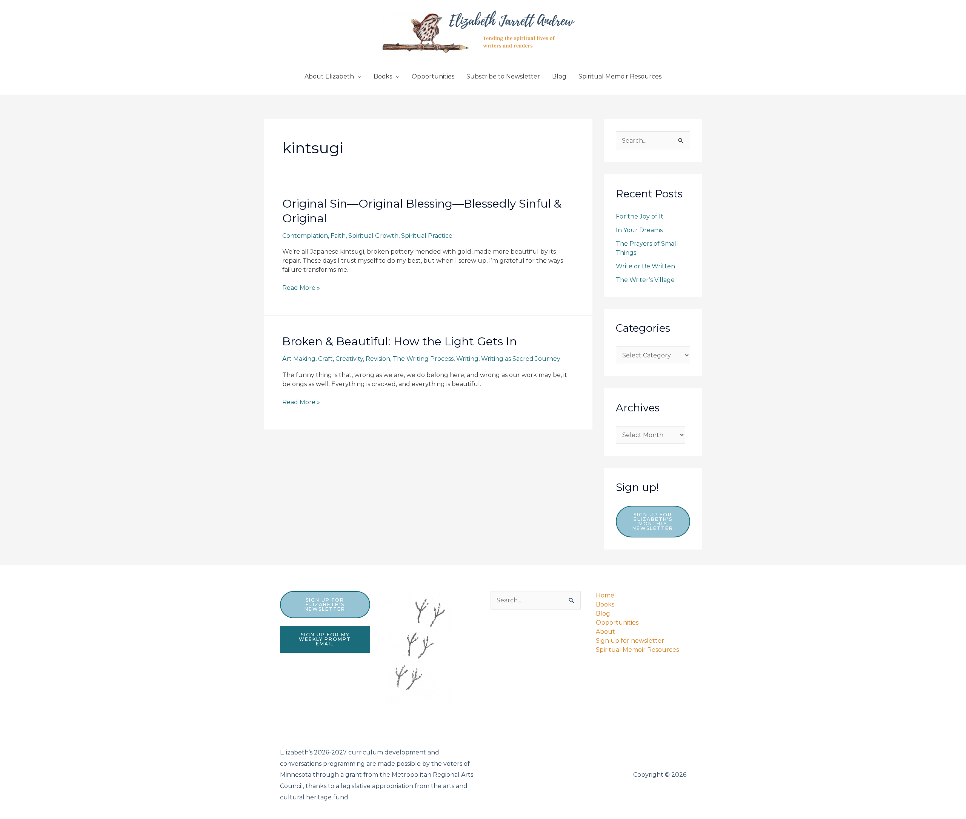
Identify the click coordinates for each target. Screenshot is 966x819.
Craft (325, 358)
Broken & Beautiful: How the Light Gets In (399, 341)
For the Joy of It (639, 216)
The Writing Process (423, 358)
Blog (559, 76)
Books (383, 76)
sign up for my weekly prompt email (325, 639)
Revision (378, 358)
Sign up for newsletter (630, 640)
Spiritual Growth (373, 235)
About (605, 631)
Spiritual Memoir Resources (619, 76)
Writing (467, 358)
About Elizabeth (329, 76)
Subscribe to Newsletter (503, 76)
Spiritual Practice (426, 235)
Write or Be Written (645, 266)
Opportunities (433, 76)
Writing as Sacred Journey (520, 358)
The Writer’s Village (645, 279)
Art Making (298, 358)
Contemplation (305, 235)
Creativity (349, 358)
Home (605, 595)
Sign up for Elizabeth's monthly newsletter (652, 521)
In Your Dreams (639, 230)
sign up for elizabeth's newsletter (325, 604)
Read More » (301, 288)
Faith (338, 235)
